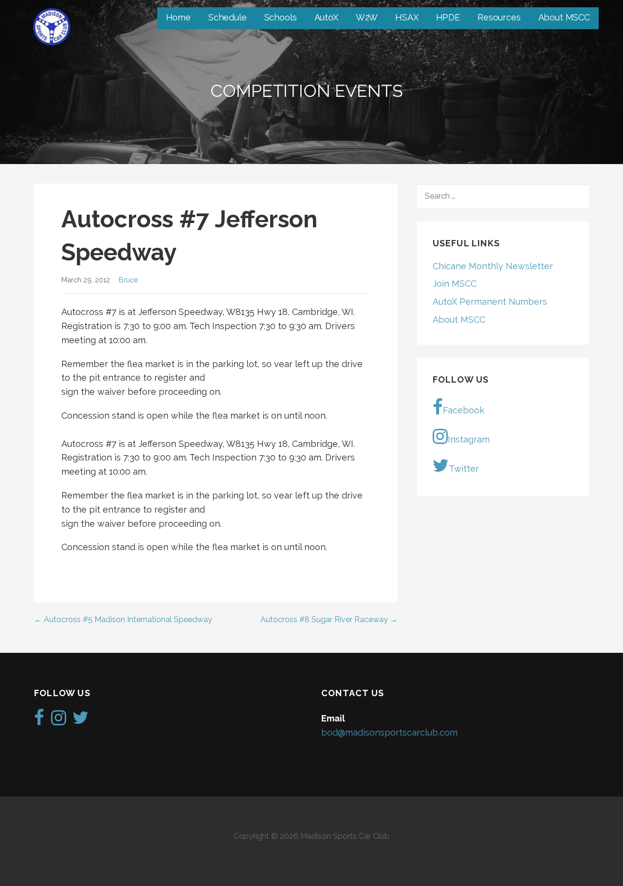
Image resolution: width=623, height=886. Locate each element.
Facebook (463, 410)
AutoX (326, 17)
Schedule (227, 17)
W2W (367, 17)
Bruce (128, 280)
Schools (280, 17)
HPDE (448, 17)
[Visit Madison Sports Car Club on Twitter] (81, 721)
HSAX (406, 17)
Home (178, 17)
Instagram (469, 439)
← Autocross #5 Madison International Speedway (123, 619)
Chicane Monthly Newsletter (493, 266)
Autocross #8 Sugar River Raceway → (329, 619)
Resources (499, 17)
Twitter (464, 468)
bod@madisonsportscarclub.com (389, 732)
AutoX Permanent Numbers (490, 301)
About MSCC (564, 17)
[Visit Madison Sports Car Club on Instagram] (58, 721)
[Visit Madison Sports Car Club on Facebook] (39, 721)
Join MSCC (454, 283)
